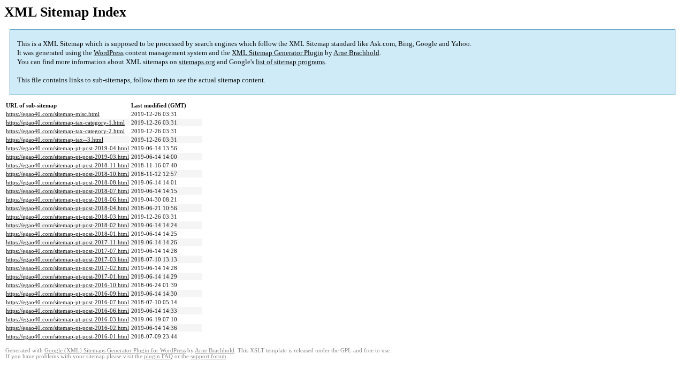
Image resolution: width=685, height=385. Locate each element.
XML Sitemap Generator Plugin (277, 53)
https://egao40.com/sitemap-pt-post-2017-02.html (67, 268)
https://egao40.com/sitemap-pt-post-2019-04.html (67, 148)
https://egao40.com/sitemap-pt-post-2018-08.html (67, 182)
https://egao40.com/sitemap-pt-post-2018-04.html (67, 208)
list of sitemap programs (290, 62)
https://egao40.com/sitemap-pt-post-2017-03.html (67, 259)
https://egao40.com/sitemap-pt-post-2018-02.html (67, 225)
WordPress (109, 53)
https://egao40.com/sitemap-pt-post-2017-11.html (67, 242)
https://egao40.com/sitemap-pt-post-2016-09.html (67, 293)
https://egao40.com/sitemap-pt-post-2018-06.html (67, 199)
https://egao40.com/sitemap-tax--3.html (54, 139)
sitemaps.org (197, 62)
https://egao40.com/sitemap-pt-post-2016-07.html (67, 302)
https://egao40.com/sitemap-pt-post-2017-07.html (67, 251)
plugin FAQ (158, 356)
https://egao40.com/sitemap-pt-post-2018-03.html (67, 216)
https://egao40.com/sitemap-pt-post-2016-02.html (67, 328)
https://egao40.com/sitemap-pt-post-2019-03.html (67, 156)
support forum (208, 356)
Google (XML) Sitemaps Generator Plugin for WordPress (115, 350)
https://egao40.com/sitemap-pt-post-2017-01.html (67, 276)
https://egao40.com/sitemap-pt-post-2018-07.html (67, 191)
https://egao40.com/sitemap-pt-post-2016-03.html (67, 319)
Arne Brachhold (356, 53)
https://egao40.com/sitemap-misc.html (53, 114)
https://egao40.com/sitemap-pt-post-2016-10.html (67, 285)
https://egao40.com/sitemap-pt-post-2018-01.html (67, 233)
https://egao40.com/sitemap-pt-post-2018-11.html (67, 165)
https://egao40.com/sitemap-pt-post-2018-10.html (67, 174)
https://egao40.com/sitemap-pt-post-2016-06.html (67, 310)
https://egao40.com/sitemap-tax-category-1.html (65, 122)
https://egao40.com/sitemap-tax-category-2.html (65, 131)
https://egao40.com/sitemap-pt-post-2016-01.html (67, 336)
